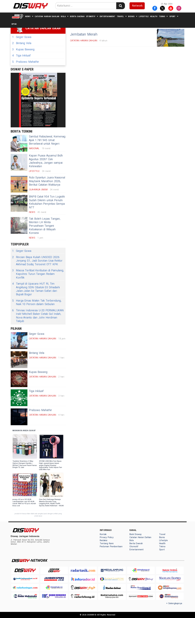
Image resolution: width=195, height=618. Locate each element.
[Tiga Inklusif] (19, 397)
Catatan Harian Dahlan (47, 16)
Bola (63, 16)
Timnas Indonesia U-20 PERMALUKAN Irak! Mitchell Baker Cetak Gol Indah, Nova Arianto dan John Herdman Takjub (38, 316)
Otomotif (90, 16)
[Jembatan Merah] (170, 38)
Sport (172, 16)
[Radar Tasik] (83, 570)
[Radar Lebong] (83, 596)
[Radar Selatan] (170, 596)
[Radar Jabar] (112, 587)
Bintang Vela (21, 43)
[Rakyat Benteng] (141, 596)
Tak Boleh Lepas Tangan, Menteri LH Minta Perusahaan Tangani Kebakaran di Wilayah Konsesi (44, 226)
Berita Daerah (77, 16)
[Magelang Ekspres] (170, 579)
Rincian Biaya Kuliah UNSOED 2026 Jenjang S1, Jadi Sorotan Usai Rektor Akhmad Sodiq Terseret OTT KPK (37, 260)
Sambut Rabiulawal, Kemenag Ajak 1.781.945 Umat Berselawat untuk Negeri (47, 140)
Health (153, 16)
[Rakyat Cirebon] (170, 570)
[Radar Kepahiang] (141, 587)
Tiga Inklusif (21, 55)
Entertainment (107, 16)
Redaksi (103, 540)
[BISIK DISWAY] (17, 16)
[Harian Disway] (54, 570)
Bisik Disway (135, 534)
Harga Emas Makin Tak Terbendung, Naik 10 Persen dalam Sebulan (36, 302)
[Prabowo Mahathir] (19, 416)
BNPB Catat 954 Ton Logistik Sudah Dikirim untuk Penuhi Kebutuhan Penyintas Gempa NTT (47, 202)
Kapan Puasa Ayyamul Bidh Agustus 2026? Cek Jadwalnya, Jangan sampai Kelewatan (46, 161)
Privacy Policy (106, 537)
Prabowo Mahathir (25, 62)
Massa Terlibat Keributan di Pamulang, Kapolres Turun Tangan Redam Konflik (38, 274)
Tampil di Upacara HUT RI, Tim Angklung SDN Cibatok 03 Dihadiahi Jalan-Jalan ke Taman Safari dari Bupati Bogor (36, 289)
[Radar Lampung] (112, 579)
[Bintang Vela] (19, 359)
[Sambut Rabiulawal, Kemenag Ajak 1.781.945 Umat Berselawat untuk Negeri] (19, 143)
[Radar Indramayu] (141, 570)
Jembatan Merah (83, 34)
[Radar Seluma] (112, 596)
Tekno (162, 16)
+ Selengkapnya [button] (174, 603)
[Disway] (25, 570)
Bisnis (131, 16)
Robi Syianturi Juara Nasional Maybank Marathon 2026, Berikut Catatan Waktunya (47, 181)
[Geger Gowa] (19, 340)
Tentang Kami (107, 543)
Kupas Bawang (23, 49)
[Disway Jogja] (83, 587)
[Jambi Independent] (25, 579)
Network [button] (137, 6)
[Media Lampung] (112, 570)
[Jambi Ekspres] (54, 579)
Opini (14, 24)
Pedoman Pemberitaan (111, 546)
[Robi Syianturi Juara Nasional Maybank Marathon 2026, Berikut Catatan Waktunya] (19, 184)
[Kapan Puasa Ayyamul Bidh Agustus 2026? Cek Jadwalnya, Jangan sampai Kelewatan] (19, 162)
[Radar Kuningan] (25, 587)
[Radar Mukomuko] (25, 596)
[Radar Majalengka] (54, 587)
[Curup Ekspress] (170, 587)
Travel (120, 16)
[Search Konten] (120, 6)
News (27, 16)
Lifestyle (144, 16)
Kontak (103, 534)
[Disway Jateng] (141, 579)
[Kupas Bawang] (19, 378)
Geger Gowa (21, 37)
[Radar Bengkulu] (54, 596)
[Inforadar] (83, 579)
